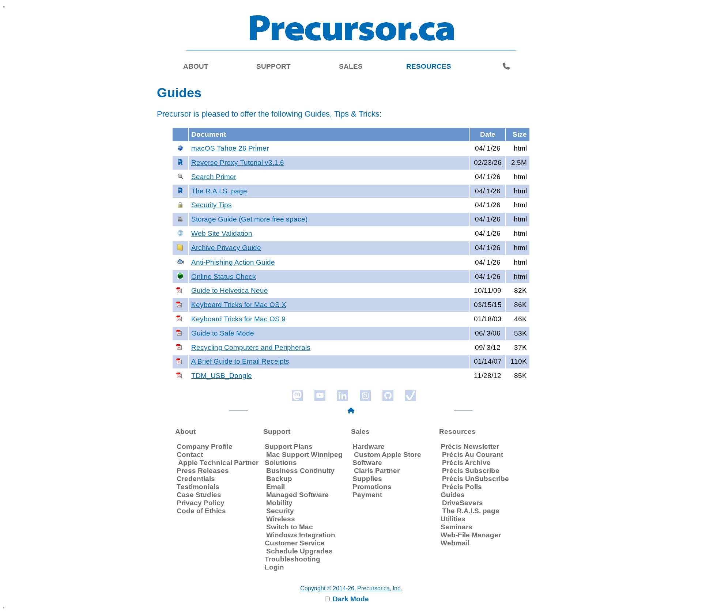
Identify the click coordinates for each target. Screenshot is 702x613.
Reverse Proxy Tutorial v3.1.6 (237, 162)
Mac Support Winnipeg (304, 454)
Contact (190, 454)
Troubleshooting (292, 559)
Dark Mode (350, 599)
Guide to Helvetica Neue (229, 290)
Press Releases (203, 470)
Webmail (455, 543)
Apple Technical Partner (218, 462)
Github (387, 395)
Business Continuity (300, 470)
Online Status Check (223, 276)
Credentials (196, 479)
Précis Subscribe (470, 470)
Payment (367, 495)
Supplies (367, 479)
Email (275, 487)
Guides (453, 495)
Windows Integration (300, 535)
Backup (279, 479)
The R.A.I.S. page (219, 191)
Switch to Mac (289, 527)
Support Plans (289, 446)
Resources (428, 66)
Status (410, 395)
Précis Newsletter (470, 446)
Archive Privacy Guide (226, 247)
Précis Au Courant (472, 454)
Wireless (280, 519)
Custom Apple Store (387, 454)
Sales (351, 66)
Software (367, 462)
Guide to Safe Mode (222, 333)
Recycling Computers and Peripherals (250, 347)
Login (274, 567)
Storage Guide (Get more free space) (249, 219)
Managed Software (297, 495)
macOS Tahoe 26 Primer (230, 148)
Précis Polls (462, 487)
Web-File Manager (471, 535)
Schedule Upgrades (299, 551)
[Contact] (506, 66)
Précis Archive (466, 462)
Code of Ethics (201, 511)
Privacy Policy (200, 503)
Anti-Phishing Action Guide (233, 262)
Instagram (365, 395)
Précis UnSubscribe (475, 479)
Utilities (453, 519)
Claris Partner (377, 470)
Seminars (456, 527)
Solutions (281, 462)
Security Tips (211, 205)
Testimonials (198, 487)
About (195, 66)
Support (273, 66)
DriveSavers (462, 503)
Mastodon (297, 395)
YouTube (319, 395)
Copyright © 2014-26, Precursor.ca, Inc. (351, 588)
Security (280, 511)
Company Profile (205, 446)
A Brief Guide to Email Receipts (240, 361)
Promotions (372, 487)
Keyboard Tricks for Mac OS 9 (238, 319)
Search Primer (213, 177)
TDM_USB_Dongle (221, 375)
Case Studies (199, 495)
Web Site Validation (221, 233)
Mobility (279, 503)
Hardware (368, 446)
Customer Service (295, 543)
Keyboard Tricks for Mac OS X (238, 305)
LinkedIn (342, 395)
